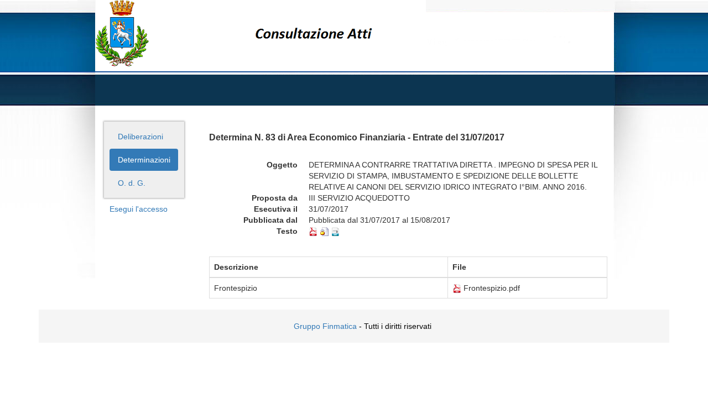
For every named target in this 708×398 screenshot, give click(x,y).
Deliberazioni (140, 136)
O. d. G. (131, 183)
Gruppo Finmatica (325, 326)
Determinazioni (144, 159)
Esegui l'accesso (139, 209)
